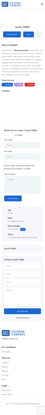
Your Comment (9, 174)
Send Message (22, 311)
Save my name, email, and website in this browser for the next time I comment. (19, 167)
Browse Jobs (6, 352)
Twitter (19, 84)
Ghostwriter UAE (21, 50)
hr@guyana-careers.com (10, 338)
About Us (5, 367)
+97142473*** (16, 229)
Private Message (22, 317)
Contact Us (5, 362)
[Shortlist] (39, 34)
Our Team (5, 375)
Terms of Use (6, 390)
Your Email (8, 151)
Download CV (12, 34)
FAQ (3, 379)
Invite (28, 34)
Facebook (8, 84)
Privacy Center (7, 394)
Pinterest (31, 84)
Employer (5, 371)
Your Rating (18, 135)
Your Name (8, 140)
